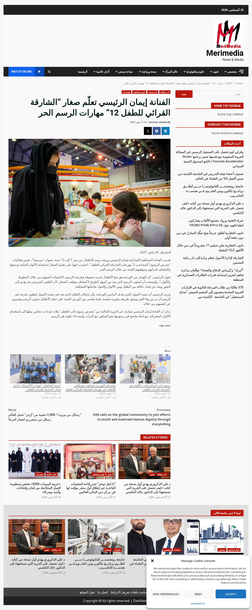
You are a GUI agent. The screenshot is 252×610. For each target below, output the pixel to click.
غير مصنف (152, 92)
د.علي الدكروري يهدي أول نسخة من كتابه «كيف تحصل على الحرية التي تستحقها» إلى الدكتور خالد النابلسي (144, 461)
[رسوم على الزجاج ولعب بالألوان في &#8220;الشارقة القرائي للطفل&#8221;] (145, 368)
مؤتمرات (126, 92)
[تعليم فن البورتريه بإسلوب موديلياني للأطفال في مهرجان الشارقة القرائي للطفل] (90, 368)
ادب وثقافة (164, 92)
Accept (230, 594)
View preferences (166, 594)
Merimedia (225, 53)
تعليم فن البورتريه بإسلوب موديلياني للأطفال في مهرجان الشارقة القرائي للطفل (91, 387)
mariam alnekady (159, 122)
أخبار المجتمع (234, 549)
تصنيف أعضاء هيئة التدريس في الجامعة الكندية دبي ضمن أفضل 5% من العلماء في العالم (156, 537)
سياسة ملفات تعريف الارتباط (129, 592)
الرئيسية (82, 71)
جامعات (177, 549)
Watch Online (21, 71)
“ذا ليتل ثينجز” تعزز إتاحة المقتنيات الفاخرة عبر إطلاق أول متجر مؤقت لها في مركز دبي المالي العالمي (90, 461)
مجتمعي (232, 71)
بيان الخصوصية (198, 603)
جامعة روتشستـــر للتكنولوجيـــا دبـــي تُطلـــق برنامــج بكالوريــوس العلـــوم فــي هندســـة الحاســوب (213, 191)
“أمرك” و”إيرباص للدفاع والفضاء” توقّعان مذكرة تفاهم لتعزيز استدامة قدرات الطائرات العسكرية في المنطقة (210, 275)
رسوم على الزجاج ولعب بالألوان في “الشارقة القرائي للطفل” (149, 387)
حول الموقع (87, 592)
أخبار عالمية (102, 71)
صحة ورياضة (149, 71)
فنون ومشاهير (139, 92)
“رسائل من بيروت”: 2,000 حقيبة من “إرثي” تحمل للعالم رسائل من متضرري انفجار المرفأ (44, 415)
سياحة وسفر (125, 71)
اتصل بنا (103, 592)
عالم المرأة (171, 71)
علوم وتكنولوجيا (195, 71)
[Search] (49, 72)
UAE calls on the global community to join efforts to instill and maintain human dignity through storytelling (131, 417)
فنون (216, 71)
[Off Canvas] (241, 71)
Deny (198, 594)
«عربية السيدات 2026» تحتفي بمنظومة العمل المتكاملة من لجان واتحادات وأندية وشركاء (34, 461)
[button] (152, 561)
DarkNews (141, 601)
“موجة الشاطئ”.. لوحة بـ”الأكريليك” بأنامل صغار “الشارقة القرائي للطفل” (37, 387)
